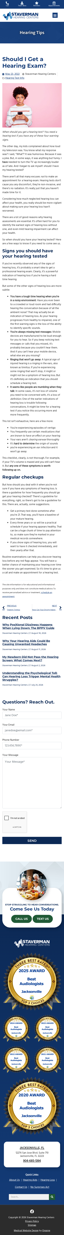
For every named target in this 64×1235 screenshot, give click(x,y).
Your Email (8, 725)
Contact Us (21, 1187)
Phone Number (10, 740)
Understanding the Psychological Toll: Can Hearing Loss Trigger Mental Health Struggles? (31, 676)
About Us (14, 1180)
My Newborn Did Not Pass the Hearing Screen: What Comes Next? (30, 658)
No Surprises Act (39, 1187)
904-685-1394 (32, 1160)
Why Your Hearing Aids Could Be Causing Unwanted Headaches (26, 642)
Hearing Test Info (14, 78)
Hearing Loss (48, 1180)
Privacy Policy (32, 1221)
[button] (55, 15)
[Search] (52, 1197)
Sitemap (32, 1225)
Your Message (10, 755)
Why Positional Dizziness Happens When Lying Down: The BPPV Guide (28, 626)
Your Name (8, 710)
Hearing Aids (30, 1180)
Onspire (46, 1231)
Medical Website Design (26, 1231)
